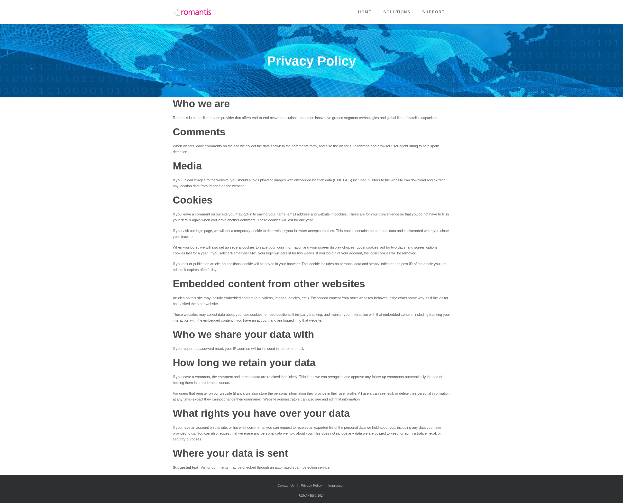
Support (433, 12)
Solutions (397, 12)
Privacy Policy (311, 485)
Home (365, 12)
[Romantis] (192, 12)
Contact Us (285, 485)
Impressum (337, 485)
